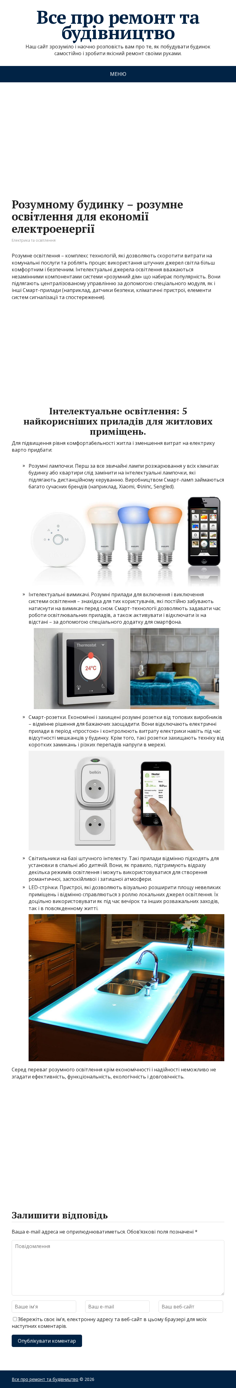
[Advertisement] (118, 134)
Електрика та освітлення (34, 240)
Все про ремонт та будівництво (118, 24)
